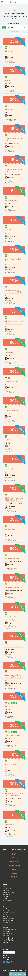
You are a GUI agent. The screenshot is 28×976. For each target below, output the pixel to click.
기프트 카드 (6, 936)
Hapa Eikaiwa (6, 944)
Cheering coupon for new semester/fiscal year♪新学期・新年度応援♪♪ (14, 291)
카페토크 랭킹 (7, 932)
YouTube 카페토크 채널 (9, 929)
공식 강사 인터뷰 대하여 (9, 912)
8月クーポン (8, 229)
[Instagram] (12, 961)
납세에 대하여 (7, 922)
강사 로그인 (6, 910)
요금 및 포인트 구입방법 (9, 888)
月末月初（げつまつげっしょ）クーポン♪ (14, 322)
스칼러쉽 (5, 896)
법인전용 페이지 (7, 894)
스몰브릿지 (6, 942)
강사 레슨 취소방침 (8, 920)
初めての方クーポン (10, 824)
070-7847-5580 (9, 957)
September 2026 (9, 469)
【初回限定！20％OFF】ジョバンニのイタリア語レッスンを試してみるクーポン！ (14, 676)
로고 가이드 (14, 877)
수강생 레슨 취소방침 (9, 892)
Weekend (7, 80)
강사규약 (5, 916)
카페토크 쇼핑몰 (7, 934)
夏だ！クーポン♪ (9, 51)
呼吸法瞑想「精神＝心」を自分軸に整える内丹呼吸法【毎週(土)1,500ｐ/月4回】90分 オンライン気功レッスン (14, 794)
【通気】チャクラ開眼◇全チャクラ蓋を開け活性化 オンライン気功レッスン (14, 499)
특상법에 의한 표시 (14, 861)
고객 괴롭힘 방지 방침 (14, 865)
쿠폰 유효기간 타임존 (13, 31)
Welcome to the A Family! (12, 558)
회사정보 (14, 854)
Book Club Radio (7, 900)
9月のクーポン (9, 439)
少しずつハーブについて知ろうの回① (14, 139)
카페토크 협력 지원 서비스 (10, 938)
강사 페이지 (6, 908)
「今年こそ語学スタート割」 (13, 735)
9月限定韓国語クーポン (11, 410)
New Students (9, 352)
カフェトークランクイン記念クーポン (14, 260)
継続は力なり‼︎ (9, 706)
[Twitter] (7, 961)
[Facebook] (4, 961)
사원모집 (14, 869)
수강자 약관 (6, 890)
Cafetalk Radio (7, 898)
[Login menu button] (26, 2)
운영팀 (14, 857)
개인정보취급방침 (8, 940)
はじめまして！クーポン (11, 764)
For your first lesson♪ (11, 200)
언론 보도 (14, 873)
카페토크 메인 (7, 886)
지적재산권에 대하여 (8, 918)
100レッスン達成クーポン (12, 529)
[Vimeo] (9, 961)
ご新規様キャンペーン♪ (11, 381)
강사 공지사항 (7, 914)
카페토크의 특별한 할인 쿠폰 (14, 13)
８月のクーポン (9, 109)
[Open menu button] (2, 2)
